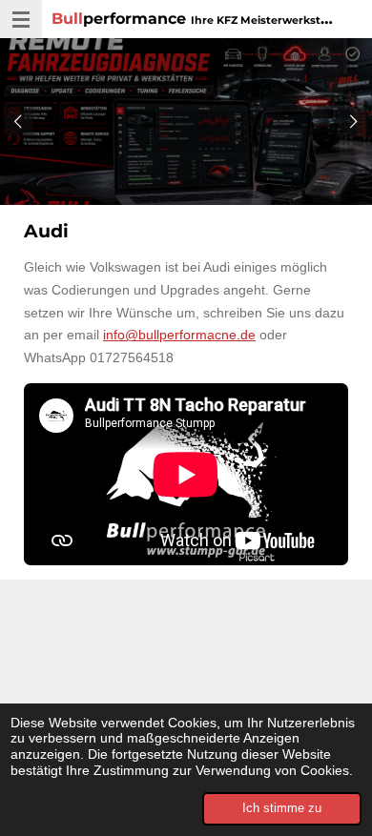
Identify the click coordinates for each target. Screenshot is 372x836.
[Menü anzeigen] (21, 19)
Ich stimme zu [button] (281, 808)
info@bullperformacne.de (179, 334)
